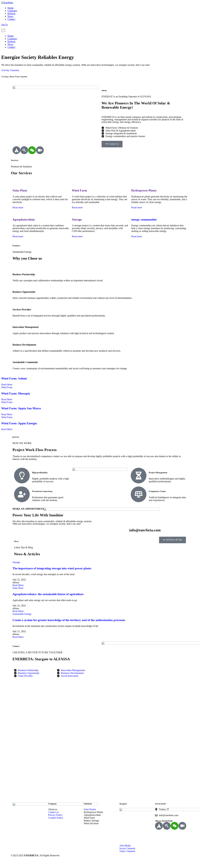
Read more (18, 207)
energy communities (144, 219)
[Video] (40, 150)
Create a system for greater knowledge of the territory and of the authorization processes (68, 620)
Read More (7, 384)
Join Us (4, 24)
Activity (5, 70)
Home (11, 8)
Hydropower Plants (143, 190)
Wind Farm (79, 190)
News (10, 16)
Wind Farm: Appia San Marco (21, 408)
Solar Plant (19, 190)
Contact (11, 19)
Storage (77, 219)
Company (12, 10)
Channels (14, 70)
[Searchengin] (24, 150)
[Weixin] (32, 150)
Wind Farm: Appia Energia (19, 423)
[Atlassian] (16, 150)
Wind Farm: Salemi (14, 378)
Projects (11, 13)
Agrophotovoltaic (23, 219)
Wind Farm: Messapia (15, 393)
